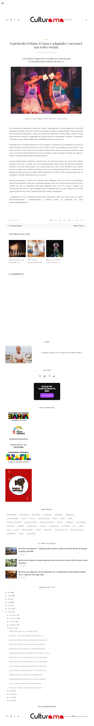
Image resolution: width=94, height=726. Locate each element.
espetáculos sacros (47, 522)
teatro (21, 533)
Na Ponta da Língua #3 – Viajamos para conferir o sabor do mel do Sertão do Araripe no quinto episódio (52, 549)
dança (46, 39)
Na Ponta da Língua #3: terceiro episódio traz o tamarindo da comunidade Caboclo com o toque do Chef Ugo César (52, 573)
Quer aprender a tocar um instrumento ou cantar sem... (28, 666)
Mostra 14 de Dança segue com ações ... (53, 261)
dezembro (13, 615)
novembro (13, 618)
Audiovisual (70, 514)
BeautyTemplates (82, 716)
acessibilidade (11, 514)
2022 (9, 605)
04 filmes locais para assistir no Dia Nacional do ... (26, 675)
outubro (12, 622)
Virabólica (41, 52)
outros (38, 530)
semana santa (11, 533)
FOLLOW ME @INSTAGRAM (47, 707)
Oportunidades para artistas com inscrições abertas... (27, 679)
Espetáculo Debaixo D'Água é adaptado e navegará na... (28, 640)
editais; (70, 518)
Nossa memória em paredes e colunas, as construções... (28, 662)
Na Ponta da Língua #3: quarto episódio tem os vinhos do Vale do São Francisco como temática (53, 561)
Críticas (32, 518)
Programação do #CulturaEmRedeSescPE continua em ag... (29, 653)
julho (11, 691)
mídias (81, 526)
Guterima (43, 526)
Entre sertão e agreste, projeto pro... (36, 261)
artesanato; (59, 514)
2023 (9, 602)
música (16, 530)
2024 (9, 599)
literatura (66, 526)
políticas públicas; (76, 530)
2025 (9, 596)
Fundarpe (21, 526)
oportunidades (27, 530)
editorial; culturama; (14, 522)
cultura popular (44, 518)
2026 (9, 592)
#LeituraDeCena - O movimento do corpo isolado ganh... (28, 657)
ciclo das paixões (12, 518)
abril (11, 700)
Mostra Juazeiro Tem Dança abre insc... (16, 261)
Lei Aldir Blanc (54, 526)
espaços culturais (31, 522)
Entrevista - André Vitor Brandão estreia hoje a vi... (26, 636)
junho (12, 694)
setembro (13, 625)
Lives (74, 526)
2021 (9, 609)
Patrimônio (48, 530)
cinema (23, 518)
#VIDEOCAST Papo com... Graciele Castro (23, 631)
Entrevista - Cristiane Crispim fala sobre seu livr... (26, 688)
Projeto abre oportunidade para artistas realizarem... (27, 649)
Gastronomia (31, 526)
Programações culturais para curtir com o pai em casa (27, 670)
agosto (12, 628)
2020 (9, 612)
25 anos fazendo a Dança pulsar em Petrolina (25, 683)
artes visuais (36, 514)
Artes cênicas (24, 514)
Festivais (60, 522)
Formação (69, 522)
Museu (9, 530)
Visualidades (31, 533)
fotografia (10, 526)
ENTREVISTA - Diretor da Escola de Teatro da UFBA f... (27, 644)
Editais (62, 518)
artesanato (47, 514)
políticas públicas (61, 530)
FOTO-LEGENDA (81, 522)
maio (11, 697)
